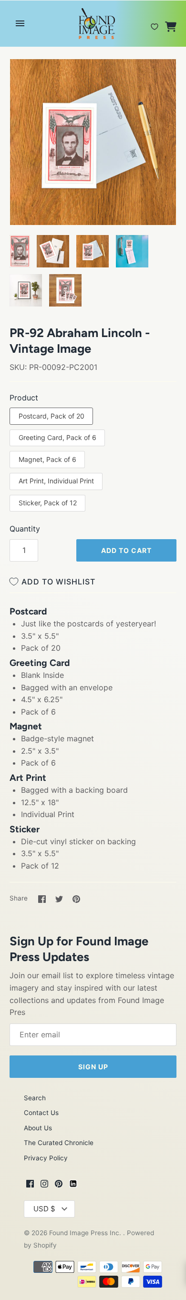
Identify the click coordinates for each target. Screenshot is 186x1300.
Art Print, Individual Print (56, 481)
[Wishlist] (154, 23)
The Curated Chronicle (58, 1142)
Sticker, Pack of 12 (48, 503)
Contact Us (41, 1112)
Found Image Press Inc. (86, 1233)
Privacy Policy (46, 1158)
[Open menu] (20, 23)
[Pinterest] (58, 1185)
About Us (38, 1128)
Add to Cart (126, 550)
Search (35, 1098)
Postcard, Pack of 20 (51, 416)
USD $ (44, 1208)
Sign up (93, 1067)
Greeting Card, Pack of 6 (57, 437)
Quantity (25, 528)
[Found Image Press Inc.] (93, 23)
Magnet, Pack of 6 (47, 459)
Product (24, 397)
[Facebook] (30, 1185)
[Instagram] (44, 1185)
